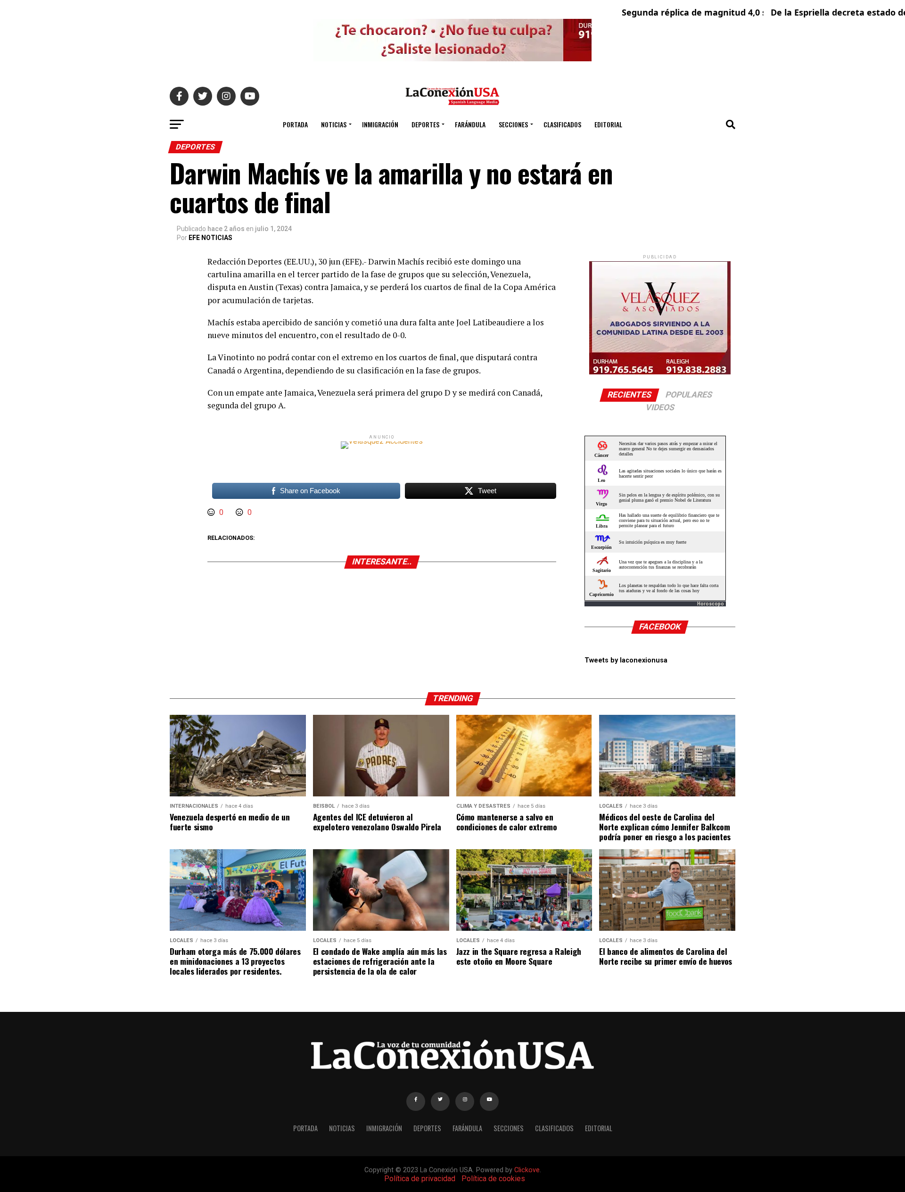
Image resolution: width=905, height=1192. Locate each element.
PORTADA (295, 124)
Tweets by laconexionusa (625, 660)
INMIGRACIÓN (380, 124)
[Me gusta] (212, 512)
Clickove (527, 1170)
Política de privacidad (419, 1178)
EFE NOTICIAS (210, 237)
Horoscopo (710, 603)
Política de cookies (493, 1178)
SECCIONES (513, 124)
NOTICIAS (333, 124)
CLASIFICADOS (562, 124)
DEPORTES (425, 124)
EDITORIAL (608, 124)
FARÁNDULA (470, 124)
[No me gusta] (240, 512)
